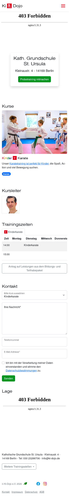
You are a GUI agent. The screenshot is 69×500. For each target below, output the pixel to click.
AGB (41, 491)
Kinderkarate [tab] (15, 232)
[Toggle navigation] (63, 6)
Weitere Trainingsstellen (18, 466)
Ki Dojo (12, 6)
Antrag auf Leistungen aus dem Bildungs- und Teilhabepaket (34, 268)
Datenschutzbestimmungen (21, 370)
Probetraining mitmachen (34, 79)
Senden (8, 378)
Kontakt (6, 491)
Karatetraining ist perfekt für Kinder (29, 163)
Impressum (17, 491)
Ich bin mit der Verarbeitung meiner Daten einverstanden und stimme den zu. (29, 366)
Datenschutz (31, 491)
